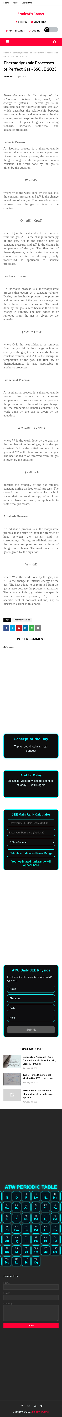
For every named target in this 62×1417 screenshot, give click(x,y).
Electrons (14, 998)
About (15, 2)
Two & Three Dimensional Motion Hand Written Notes (38, 1076)
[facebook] (22, 1406)
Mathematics (17, 30)
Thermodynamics (19, 52)
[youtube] (35, 1406)
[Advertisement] (29, 900)
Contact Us (27, 2)
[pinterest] (41, 1406)
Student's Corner (31, 14)
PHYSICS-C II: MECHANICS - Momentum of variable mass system (38, 1094)
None (12, 1017)
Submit (31, 1029)
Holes (12, 988)
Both (12, 1008)
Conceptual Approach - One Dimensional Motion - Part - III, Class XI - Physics (39, 1060)
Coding (36, 30)
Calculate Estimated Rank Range (31, 853)
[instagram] (28, 1406)
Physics (22, 22)
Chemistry (40, 22)
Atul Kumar (9, 76)
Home (6, 2)
